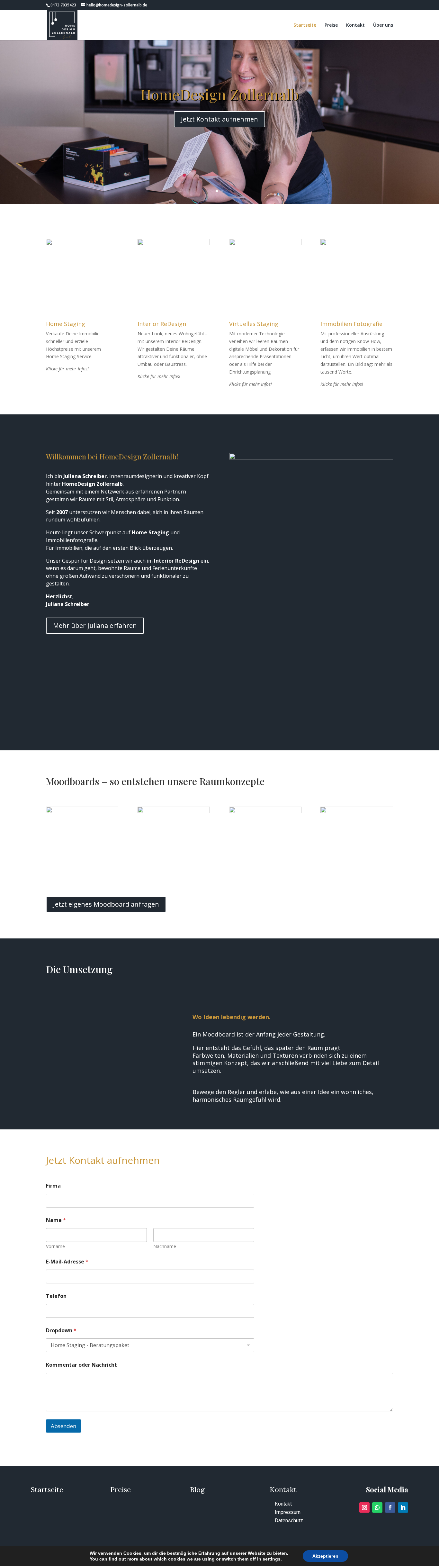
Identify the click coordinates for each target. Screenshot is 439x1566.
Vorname (55, 1246)
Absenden (63, 1426)
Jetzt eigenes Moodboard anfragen (106, 904)
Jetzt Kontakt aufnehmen (219, 119)
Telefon (56, 1296)
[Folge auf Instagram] (364, 1507)
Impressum (287, 1512)
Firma (53, 1186)
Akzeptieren (325, 1556)
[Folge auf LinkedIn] (403, 1507)
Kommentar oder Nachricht (81, 1365)
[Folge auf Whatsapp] (377, 1507)
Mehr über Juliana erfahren (95, 625)
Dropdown (61, 1330)
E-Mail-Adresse (67, 1262)
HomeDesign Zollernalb (219, 94)
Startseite (304, 25)
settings (272, 1558)
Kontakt (355, 25)
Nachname (164, 1246)
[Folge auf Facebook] (390, 1507)
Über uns (383, 25)
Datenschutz (289, 1520)
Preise (331, 25)
